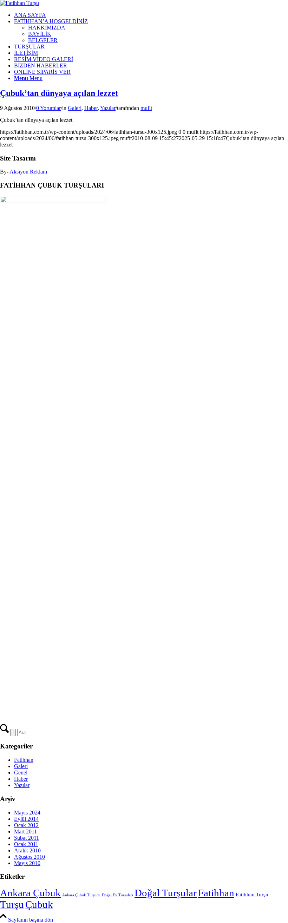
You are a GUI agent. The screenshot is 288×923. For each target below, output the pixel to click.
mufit (146, 108)
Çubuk (39, 904)
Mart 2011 (25, 831)
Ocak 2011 (26, 844)
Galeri (74, 108)
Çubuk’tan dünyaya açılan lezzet (59, 93)
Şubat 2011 (26, 838)
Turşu (12, 904)
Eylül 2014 (26, 819)
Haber (91, 108)
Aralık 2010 (27, 850)
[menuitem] (151, 15)
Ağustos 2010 (29, 857)
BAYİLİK (39, 34)
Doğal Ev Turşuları (117, 895)
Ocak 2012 (26, 825)
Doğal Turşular (166, 892)
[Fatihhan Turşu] (19, 3)
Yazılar (108, 108)
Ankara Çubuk (30, 892)
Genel (20, 772)
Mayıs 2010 (27, 863)
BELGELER (43, 40)
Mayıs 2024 (27, 813)
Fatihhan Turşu (252, 894)
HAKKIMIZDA (46, 28)
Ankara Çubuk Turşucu (81, 895)
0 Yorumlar (48, 108)
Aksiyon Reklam (28, 172)
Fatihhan (23, 760)
